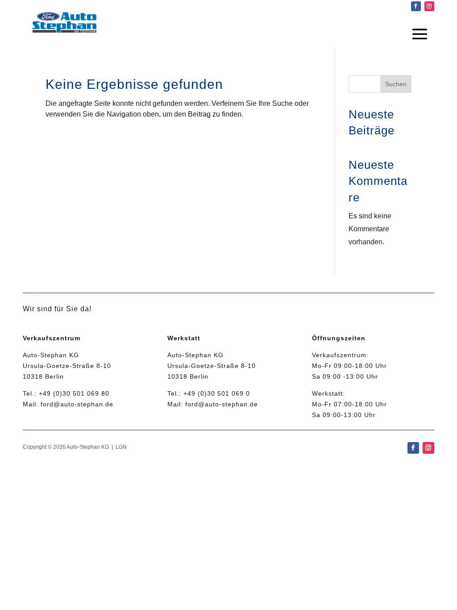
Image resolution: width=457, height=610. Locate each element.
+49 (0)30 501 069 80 (74, 393)
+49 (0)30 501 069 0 (216, 393)
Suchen (396, 84)
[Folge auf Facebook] (416, 6)
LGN (121, 447)
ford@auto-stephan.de (77, 404)
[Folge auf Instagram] (429, 6)
